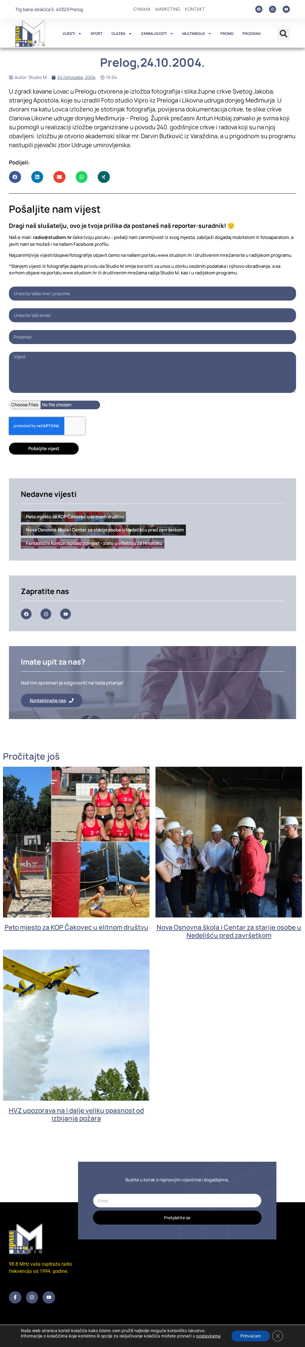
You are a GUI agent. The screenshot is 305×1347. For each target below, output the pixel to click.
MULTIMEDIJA (193, 33)
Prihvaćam (250, 1335)
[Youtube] (286, 9)
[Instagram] (272, 9)
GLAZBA (118, 33)
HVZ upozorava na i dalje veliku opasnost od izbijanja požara (76, 1114)
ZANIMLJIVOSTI (154, 33)
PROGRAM (251, 33)
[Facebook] (258, 9)
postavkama (208, 1335)
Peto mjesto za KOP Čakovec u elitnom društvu (76, 927)
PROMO (227, 33)
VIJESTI (69, 33)
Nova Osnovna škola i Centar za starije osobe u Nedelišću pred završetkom (229, 931)
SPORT (96, 33)
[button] (283, 33)
